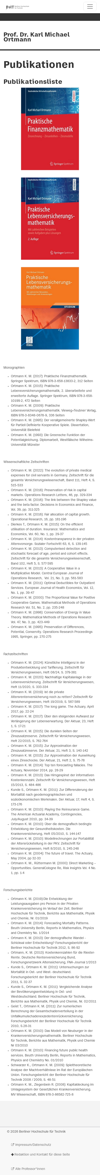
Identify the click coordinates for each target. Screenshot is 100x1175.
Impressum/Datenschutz (33, 1145)
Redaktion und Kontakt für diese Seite (42, 1154)
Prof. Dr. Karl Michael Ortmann (36, 37)
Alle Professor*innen (30, 1169)
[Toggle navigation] (90, 6)
